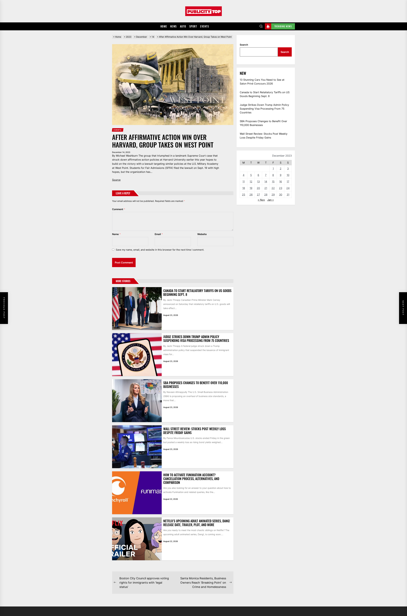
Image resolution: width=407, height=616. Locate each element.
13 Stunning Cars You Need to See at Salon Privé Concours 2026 (262, 81)
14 (265, 181)
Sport (193, 26)
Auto (183, 26)
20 (258, 188)
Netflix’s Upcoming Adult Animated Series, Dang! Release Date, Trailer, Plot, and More (196, 522)
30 (280, 194)
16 (280, 181)
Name (116, 234)
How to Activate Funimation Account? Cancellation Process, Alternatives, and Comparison (191, 478)
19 (251, 188)
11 (243, 181)
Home (163, 26)
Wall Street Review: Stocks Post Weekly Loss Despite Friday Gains (194, 430)
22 (273, 188)
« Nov (261, 199)
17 (288, 181)
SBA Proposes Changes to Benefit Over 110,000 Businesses (195, 384)
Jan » (270, 199)
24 (288, 188)
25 (243, 194)
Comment (118, 209)
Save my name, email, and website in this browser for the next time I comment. (160, 249)
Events (204, 26)
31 (288, 194)
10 (288, 175)
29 (273, 194)
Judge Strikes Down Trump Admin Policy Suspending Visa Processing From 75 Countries (196, 338)
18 (243, 188)
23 (280, 188)
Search (244, 44)
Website (202, 234)
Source (116, 179)
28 (265, 194)
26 (251, 194)
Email (159, 234)
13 (258, 181)
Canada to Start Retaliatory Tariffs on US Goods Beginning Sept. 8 (197, 292)
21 (265, 188)
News (173, 26)
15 (273, 181)
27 (258, 194)
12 (251, 181)
